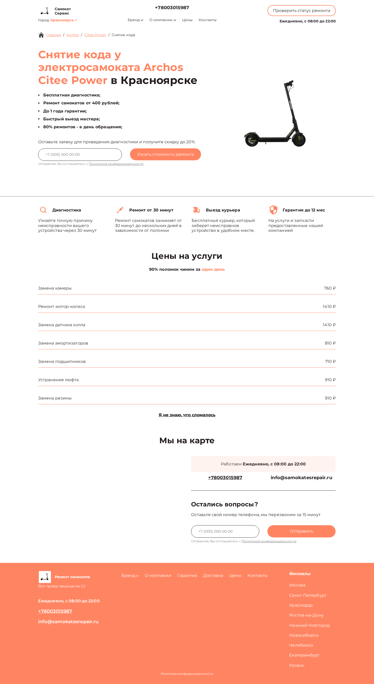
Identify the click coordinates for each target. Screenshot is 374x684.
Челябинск (301, 645)
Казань (296, 665)
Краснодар (301, 605)
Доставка (213, 575)
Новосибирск (304, 635)
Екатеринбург (304, 655)
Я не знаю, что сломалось (187, 414)
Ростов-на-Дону (306, 615)
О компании (160, 20)
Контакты (208, 20)
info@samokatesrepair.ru (301, 477)
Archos (72, 35)
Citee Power (95, 35)
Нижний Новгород (309, 625)
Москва (297, 585)
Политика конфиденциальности (187, 674)
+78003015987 (172, 7)
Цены (187, 20)
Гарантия (187, 575)
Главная (53, 35)
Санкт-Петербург (308, 595)
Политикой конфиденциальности (116, 164)
